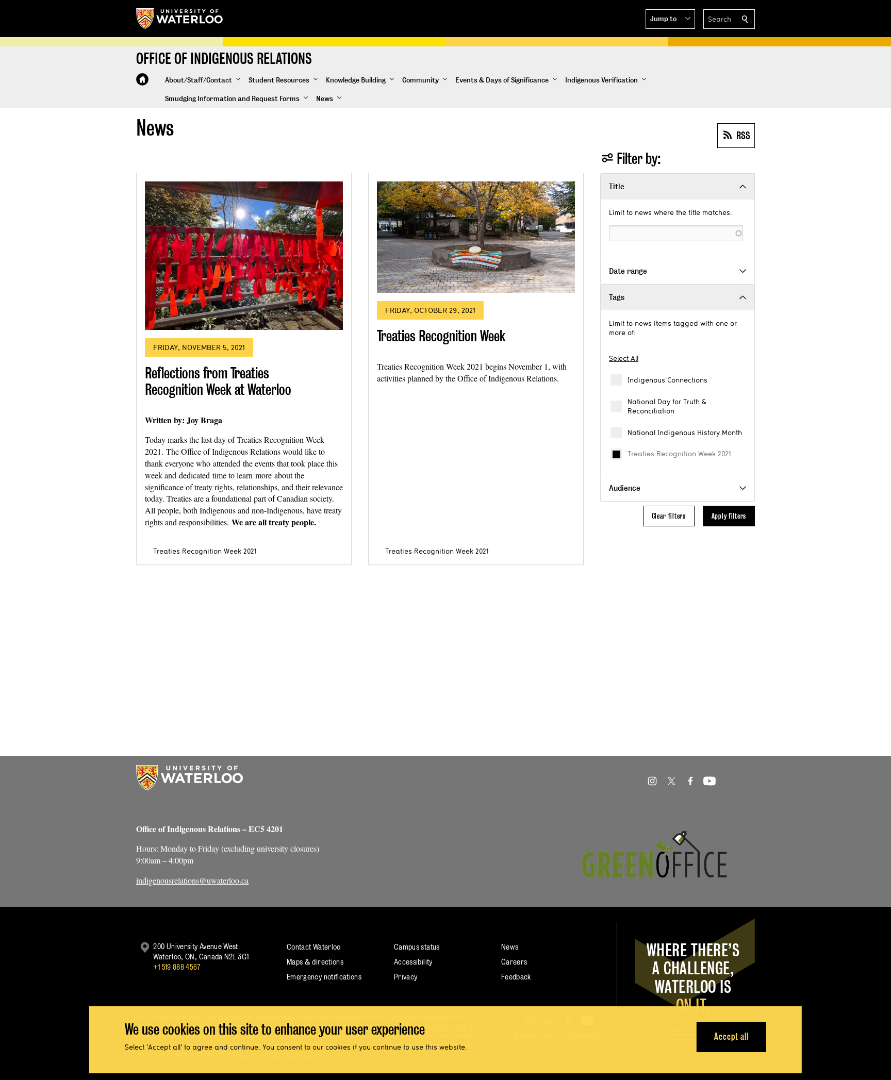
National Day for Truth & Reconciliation (667, 406)
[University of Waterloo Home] (180, 18)
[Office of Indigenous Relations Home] (142, 79)
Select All (623, 358)
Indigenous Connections (667, 380)
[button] (670, 19)
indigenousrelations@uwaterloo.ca (192, 880)
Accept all (731, 1036)
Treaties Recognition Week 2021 (679, 454)
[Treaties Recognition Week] (476, 237)
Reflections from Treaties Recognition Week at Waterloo (218, 381)
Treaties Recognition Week (441, 336)
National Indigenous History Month (685, 432)
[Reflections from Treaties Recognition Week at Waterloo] (244, 255)
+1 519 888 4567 (177, 966)
